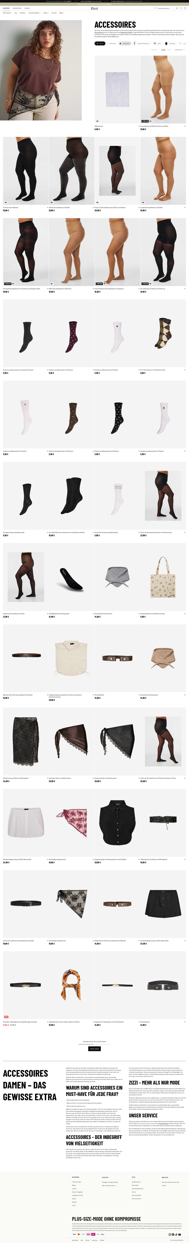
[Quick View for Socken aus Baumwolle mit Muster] (139, 370)
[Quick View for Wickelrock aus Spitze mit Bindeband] (47, 778)
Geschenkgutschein (137, 1188)
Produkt (163, 49)
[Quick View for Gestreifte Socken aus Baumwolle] (139, 532)
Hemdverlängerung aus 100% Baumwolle (17, 859)
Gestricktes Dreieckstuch (103, 614)
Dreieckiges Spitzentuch (57, 859)
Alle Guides (135, 1185)
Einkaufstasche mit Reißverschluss (152, 614)
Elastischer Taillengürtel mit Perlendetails (109, 1022)
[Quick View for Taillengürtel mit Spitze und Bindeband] (185, 859)
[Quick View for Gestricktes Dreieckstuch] (139, 614)
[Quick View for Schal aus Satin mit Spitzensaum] (93, 778)
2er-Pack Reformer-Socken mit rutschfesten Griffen (67, 532)
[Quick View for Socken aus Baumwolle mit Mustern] (93, 370)
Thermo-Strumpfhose (10, 207)
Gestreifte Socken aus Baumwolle (106, 532)
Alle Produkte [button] (7, 13)
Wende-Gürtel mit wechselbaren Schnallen (18, 695)
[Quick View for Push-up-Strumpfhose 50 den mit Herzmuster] (185, 532)
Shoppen (6, 8)
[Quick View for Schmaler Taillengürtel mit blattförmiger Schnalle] (47, 1022)
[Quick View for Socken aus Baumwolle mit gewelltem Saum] (47, 370)
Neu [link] (16, 13)
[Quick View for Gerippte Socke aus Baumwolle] (47, 532)
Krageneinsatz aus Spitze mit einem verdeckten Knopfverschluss (65, 696)
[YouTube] (179, 1234)
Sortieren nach (178, 49)
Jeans (74, 1205)
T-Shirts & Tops (76, 1182)
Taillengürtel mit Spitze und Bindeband (153, 859)
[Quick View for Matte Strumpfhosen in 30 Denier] (93, 289)
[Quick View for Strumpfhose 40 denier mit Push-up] (185, 289)
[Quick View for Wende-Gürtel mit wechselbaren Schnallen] (47, 695)
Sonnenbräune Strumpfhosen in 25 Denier (109, 289)
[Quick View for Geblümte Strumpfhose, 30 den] (47, 614)
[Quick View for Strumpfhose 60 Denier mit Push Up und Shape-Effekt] (47, 289)
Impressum (95, 1240)
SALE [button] (61, 13)
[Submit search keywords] (156, 8)
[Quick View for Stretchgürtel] (139, 695)
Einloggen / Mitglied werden (110, 1182)
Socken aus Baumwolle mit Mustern (61, 370)
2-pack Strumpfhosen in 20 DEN (151, 207)
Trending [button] (22, 13)
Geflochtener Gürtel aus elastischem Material (110, 941)
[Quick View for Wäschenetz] (139, 126)
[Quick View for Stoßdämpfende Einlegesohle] (93, 614)
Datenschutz (75, 1240)
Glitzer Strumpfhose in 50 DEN (59, 207)
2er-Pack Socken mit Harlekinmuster (153, 370)
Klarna (134, 1192)
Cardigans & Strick (77, 1195)
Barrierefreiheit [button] (136, 1195)
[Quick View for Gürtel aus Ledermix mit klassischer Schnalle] (47, 941)
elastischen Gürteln (126, 32)
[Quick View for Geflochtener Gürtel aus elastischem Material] (139, 941)
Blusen (74, 1185)
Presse (164, 1185)
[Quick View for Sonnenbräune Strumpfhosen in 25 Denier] (139, 289)
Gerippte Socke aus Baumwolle (13, 532)
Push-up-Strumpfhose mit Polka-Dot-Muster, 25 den (158, 778)
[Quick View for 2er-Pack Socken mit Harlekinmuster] (185, 370)
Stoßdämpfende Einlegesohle (59, 614)
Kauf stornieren (136, 1198)
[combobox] (163, 8)
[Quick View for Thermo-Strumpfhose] (47, 207)
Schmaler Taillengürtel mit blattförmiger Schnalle (20, 1022)
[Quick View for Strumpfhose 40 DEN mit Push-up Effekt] (185, 126)
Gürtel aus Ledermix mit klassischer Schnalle (18, 941)
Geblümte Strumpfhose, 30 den (14, 614)
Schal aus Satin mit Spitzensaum (60, 778)
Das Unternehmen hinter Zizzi (170, 1182)
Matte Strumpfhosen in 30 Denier (60, 289)
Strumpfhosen (98, 32)
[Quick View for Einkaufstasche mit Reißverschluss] (185, 614)
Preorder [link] (54, 13)
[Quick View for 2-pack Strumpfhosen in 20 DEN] (185, 207)
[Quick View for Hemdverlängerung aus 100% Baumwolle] (47, 859)
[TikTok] (176, 1234)
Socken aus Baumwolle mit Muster (106, 370)
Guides (27, 8)
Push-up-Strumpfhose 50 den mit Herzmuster (156, 532)
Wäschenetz (99, 126)
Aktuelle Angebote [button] (34, 13)
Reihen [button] (46, 13)
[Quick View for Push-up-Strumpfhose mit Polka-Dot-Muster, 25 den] (185, 778)
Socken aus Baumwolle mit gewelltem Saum (18, 370)
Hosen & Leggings (77, 1192)
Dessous (74, 1202)
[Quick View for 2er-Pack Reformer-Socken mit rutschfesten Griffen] (93, 532)
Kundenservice (163, 1123)
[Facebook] (173, 1234)
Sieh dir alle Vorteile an (109, 1185)
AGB (82, 1240)
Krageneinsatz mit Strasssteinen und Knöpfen (110, 859)
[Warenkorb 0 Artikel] (185, 8)
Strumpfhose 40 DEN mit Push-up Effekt (154, 126)
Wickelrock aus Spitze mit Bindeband (15, 778)
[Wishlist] (137, 58)
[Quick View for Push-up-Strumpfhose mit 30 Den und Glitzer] (139, 207)
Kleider (74, 1198)
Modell (169, 49)
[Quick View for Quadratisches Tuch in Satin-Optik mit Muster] (93, 1022)
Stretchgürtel (99, 695)
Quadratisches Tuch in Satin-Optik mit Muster (64, 1022)
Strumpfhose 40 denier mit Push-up (152, 289)
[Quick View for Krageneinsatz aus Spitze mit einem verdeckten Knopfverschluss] (93, 695)
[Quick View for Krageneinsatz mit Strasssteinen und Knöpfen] (139, 859)
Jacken (74, 1188)
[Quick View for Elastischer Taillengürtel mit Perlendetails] (139, 1022)
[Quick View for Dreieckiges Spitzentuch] (93, 859)
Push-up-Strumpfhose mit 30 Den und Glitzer (110, 207)
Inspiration (17, 8)
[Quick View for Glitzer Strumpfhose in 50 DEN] (93, 207)
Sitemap (102, 1240)
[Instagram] (170, 1234)
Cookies (87, 1240)
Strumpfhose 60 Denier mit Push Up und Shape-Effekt (21, 289)
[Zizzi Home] (94, 8)
